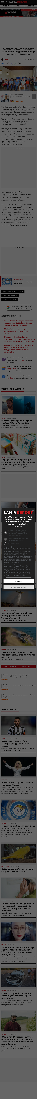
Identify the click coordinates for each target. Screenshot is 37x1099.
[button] (18, 543)
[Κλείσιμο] (33, 511)
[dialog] (18, 549)
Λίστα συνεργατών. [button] (24, 562)
